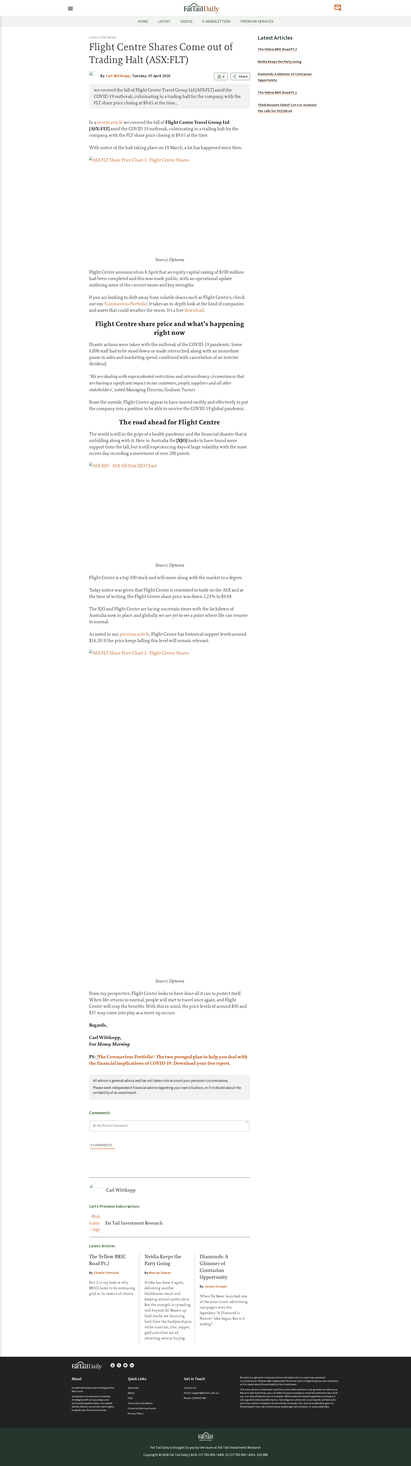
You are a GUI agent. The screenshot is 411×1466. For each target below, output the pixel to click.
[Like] (220, 77)
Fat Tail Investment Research (134, 1223)
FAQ (130, 1398)
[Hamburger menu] (69, 7)
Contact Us (190, 1388)
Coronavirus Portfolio (125, 304)
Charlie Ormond (106, 1272)
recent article (110, 122)
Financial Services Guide (142, 1408)
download (194, 310)
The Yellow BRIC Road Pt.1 (277, 92)
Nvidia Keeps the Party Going (279, 61)
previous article (134, 634)
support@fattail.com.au (205, 1393)
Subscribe (133, 1388)
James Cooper (215, 1286)
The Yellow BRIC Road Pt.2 (277, 49)
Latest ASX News (102, 37)
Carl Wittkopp (121, 1190)
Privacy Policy (135, 1413)
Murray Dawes (160, 1272)
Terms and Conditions (140, 1403)
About (131, 1393)
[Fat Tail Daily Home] (201, 6)
